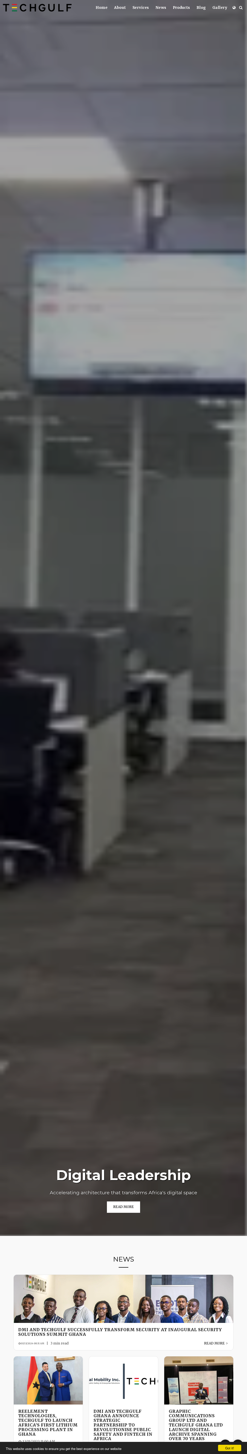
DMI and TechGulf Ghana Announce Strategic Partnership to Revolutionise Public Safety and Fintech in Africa (123, 1425)
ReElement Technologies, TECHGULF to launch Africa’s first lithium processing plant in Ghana (48, 1423)
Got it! (229, 1448)
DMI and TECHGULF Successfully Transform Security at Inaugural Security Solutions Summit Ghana (120, 1332)
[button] (241, 7)
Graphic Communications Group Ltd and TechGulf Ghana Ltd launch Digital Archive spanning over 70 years (196, 1425)
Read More (214, 1343)
